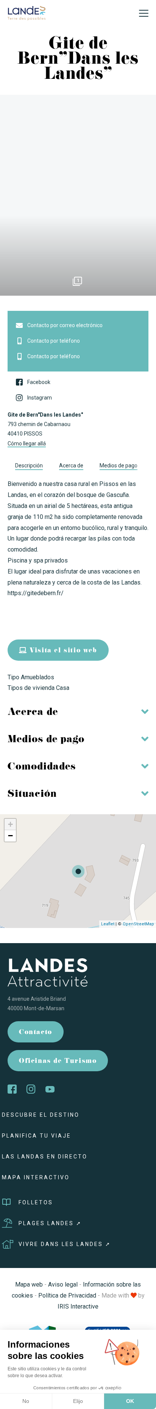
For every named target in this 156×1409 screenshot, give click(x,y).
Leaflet (107, 924)
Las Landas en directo (44, 1157)
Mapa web (29, 1284)
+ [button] (10, 824)
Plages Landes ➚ (50, 1223)
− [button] (10, 835)
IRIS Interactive (78, 1306)
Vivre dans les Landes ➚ (65, 1244)
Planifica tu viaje (36, 1136)
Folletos (36, 1202)
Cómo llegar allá (27, 443)
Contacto (35, 1033)
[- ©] (78, 195)
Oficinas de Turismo (58, 1061)
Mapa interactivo (36, 1177)
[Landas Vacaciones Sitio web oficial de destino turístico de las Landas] (26, 12)
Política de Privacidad (67, 1295)
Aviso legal (63, 1284)
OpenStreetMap (138, 924)
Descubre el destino (41, 1115)
